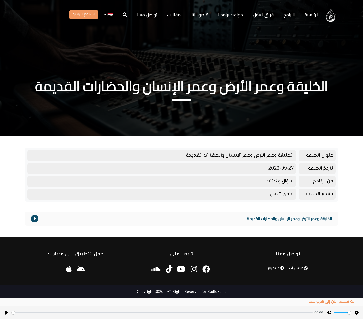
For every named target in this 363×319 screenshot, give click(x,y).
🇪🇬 (109, 15)
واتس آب (296, 268)
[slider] (162, 312)
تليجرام (274, 268)
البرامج (289, 15)
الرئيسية (311, 15)
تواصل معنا (147, 15)
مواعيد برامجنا (230, 15)
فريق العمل (263, 15)
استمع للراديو (84, 14)
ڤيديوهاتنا (199, 15)
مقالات (174, 15)
